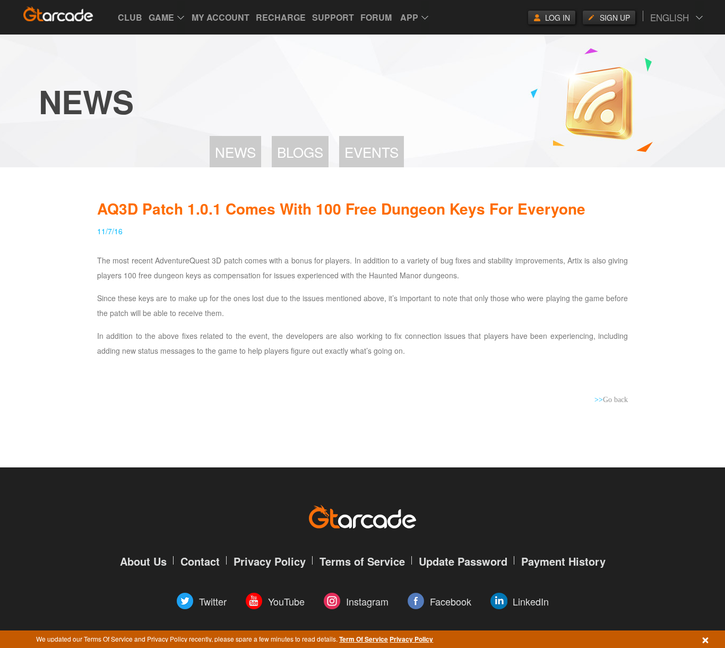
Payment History (563, 561)
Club (130, 17)
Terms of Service (362, 561)
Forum (376, 17)
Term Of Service (363, 639)
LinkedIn (531, 601)
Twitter (213, 601)
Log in (557, 17)
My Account (220, 17)
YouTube (286, 601)
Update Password (463, 561)
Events (371, 151)
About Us (143, 561)
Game (161, 17)
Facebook (450, 601)
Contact (200, 561)
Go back (611, 400)
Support (333, 17)
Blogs (300, 151)
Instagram (367, 601)
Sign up (615, 17)
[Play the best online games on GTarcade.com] (58, 13)
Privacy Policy (411, 639)
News (235, 151)
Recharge (281, 17)
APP (409, 17)
